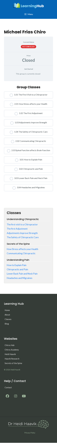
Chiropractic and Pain (17, 269)
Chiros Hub (9, 345)
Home (7, 310)
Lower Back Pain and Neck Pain (22, 273)
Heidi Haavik (10, 354)
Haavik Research (12, 358)
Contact (8, 387)
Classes (8, 319)
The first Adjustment (17, 228)
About (7, 314)
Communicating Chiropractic (21, 253)
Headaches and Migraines (19, 278)
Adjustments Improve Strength (22, 233)
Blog (7, 323)
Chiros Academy (12, 349)
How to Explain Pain (16, 265)
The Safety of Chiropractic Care (23, 237)
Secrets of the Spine (13, 363)
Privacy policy (30, 433)
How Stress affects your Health (22, 249)
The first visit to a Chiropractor (22, 224)
